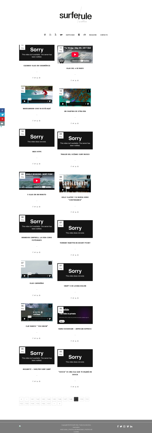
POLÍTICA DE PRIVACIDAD (76, 429)
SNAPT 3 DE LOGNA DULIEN (75, 286)
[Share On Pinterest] (2, 119)
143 (43, 399)
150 (81, 399)
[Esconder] (1, 127)
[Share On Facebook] (2, 110)
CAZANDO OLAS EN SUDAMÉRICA (36, 66)
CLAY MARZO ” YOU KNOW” (37, 326)
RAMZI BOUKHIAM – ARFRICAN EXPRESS (75, 329)
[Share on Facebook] (32, 78)
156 (43, 403)
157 (48, 403)
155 (37, 403)
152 (21, 403)
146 (59, 399)
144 (48, 399)
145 (54, 399)
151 (87, 399)
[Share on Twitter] (35, 78)
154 (32, 403)
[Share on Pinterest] (39, 78)
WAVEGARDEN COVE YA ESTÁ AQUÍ (37, 109)
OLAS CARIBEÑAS (37, 283)
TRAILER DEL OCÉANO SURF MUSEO (75, 154)
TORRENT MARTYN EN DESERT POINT (75, 243)
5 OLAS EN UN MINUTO (36, 195)
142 (37, 399)
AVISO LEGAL (64, 429)
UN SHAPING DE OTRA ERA (75, 111)
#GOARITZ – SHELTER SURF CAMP (37, 369)
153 (26, 403)
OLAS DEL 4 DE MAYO (75, 68)
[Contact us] (2, 123)
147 (65, 399)
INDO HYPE (36, 152)
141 (32, 399)
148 (70, 399)
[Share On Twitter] (2, 115)
